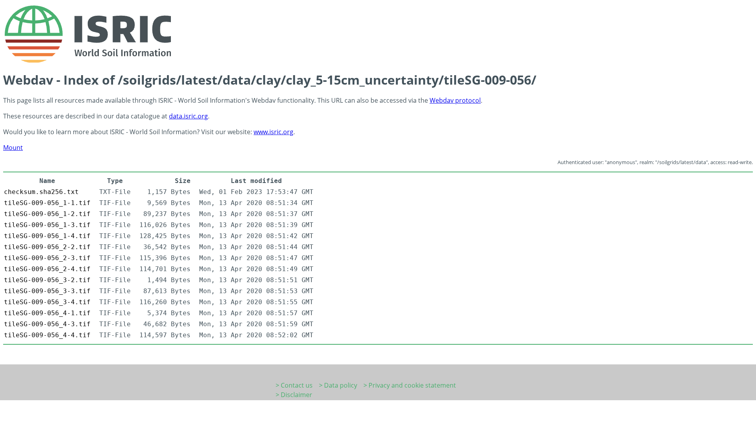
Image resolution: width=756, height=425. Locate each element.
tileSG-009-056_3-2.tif (47, 280)
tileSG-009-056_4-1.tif (47, 313)
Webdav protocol (455, 100)
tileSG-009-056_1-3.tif (47, 225)
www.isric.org (273, 132)
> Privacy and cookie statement (409, 385)
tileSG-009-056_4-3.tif (47, 324)
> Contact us (294, 385)
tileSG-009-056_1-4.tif (47, 236)
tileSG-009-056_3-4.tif (47, 302)
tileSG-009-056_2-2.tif (47, 247)
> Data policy (338, 385)
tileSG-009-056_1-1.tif (47, 203)
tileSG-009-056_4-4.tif (47, 335)
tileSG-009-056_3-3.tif (47, 291)
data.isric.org (188, 116)
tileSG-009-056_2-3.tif (47, 258)
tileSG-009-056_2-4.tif (47, 269)
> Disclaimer (294, 394)
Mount (13, 147)
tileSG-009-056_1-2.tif (47, 214)
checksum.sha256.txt (41, 192)
